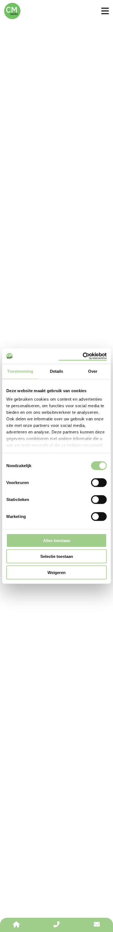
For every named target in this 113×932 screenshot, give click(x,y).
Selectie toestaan (56, 556)
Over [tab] (92, 371)
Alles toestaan (56, 540)
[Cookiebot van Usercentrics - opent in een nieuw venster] (83, 356)
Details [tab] (56, 371)
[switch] (99, 482)
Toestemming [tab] (20, 371)
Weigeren (56, 572)
